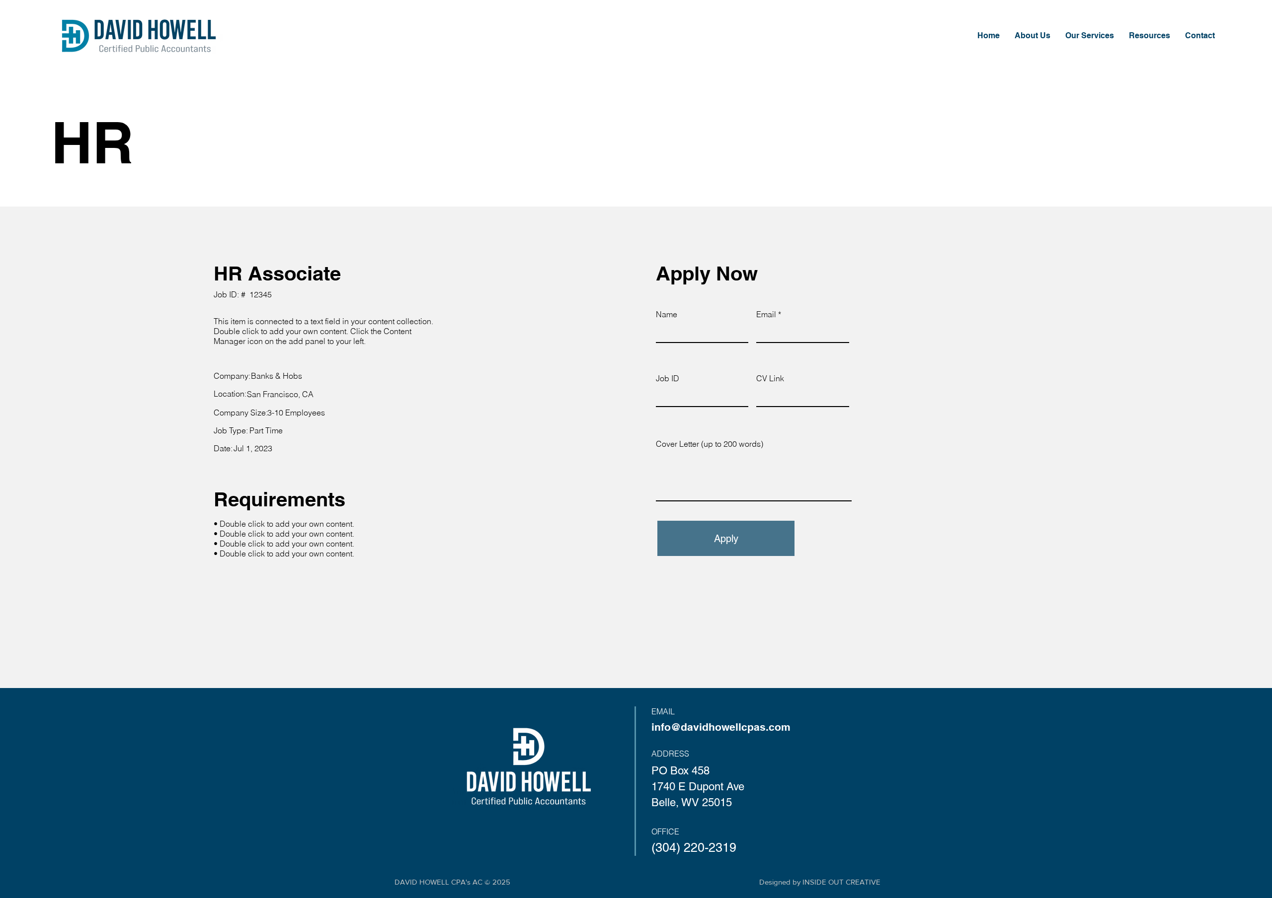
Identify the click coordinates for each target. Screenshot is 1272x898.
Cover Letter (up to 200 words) (709, 444)
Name (666, 314)
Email (766, 314)
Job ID (667, 378)
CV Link (770, 378)
